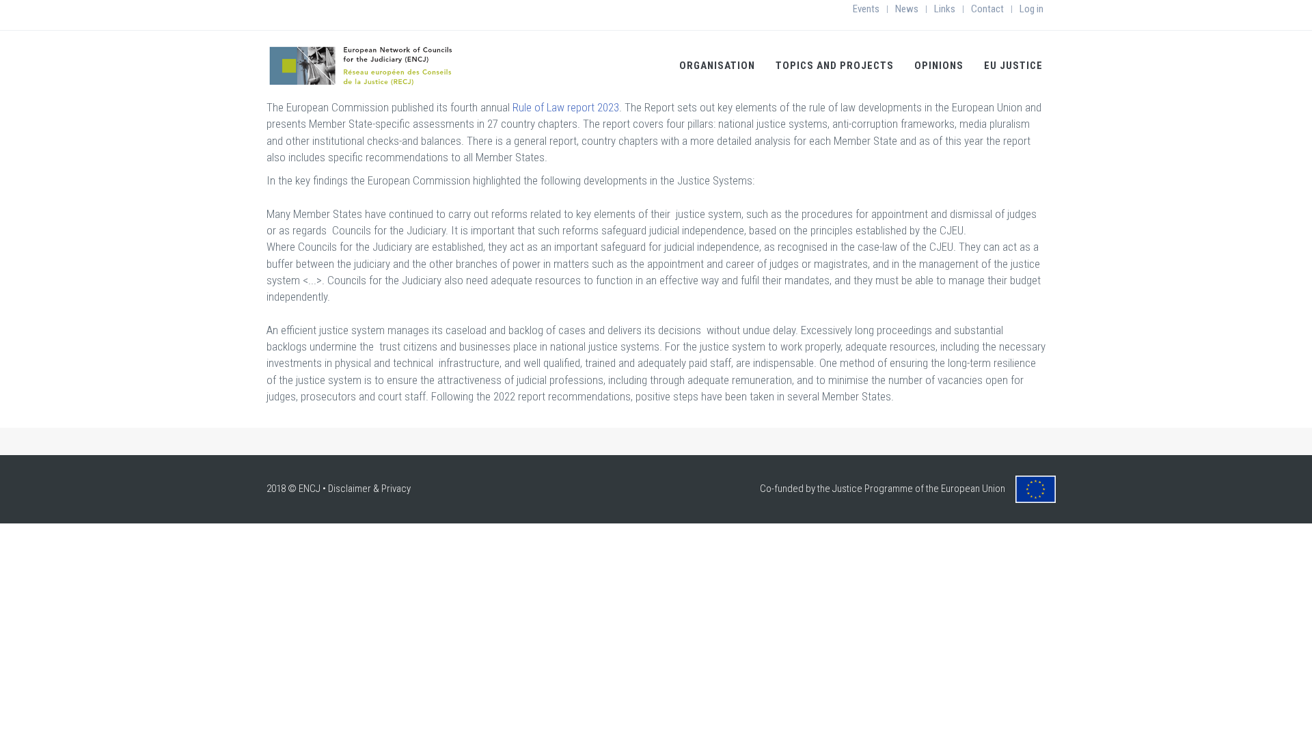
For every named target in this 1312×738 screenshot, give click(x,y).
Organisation (717, 65)
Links (944, 9)
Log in (1031, 9)
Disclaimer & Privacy (369, 488)
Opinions (939, 65)
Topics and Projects (835, 65)
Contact (987, 9)
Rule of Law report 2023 (565, 107)
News (906, 9)
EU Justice (1013, 65)
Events (866, 9)
